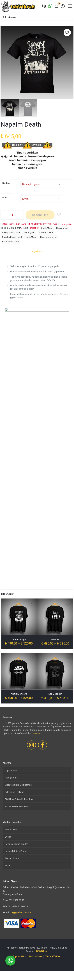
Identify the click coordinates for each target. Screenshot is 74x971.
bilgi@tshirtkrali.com (21, 912)
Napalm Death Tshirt (12, 237)
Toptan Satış (11, 770)
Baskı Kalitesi (35, 956)
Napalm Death (46, 232)
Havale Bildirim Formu (16, 851)
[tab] (37, 252)
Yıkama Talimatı (53, 956)
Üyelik (8, 836)
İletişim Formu (12, 858)
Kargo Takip (11, 829)
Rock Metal (31, 237)
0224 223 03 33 (20, 906)
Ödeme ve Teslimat (14, 792)
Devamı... (38, 733)
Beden (6, 183)
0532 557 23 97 (16, 900)
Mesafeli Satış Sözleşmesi (18, 784)
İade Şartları (11, 777)
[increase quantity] (20, 215)
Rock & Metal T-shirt (11, 228)
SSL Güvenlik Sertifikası (17, 806)
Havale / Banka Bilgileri (16, 844)
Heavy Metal (62, 228)
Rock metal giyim (48, 237)
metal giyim (29, 232)
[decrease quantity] (4, 215)
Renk (5, 197)
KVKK (7, 865)
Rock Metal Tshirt (10, 241)
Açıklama (37, 251)
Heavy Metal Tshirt (11, 232)
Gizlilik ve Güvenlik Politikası (19, 799)
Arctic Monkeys (19, 694)
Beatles (55, 639)
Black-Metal (46, 228)
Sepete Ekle (40, 215)
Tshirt (25, 228)
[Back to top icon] (66, 963)
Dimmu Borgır (19, 639)
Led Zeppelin (55, 694)
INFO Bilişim (42, 951)
